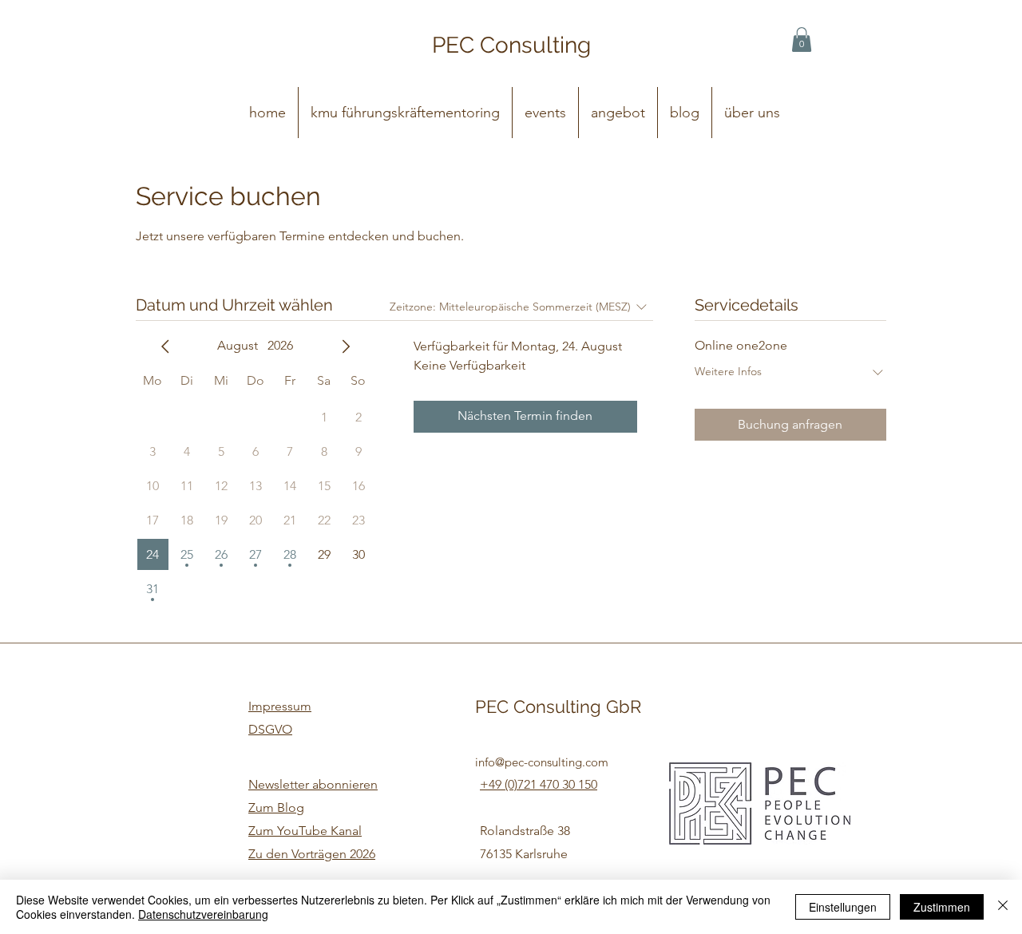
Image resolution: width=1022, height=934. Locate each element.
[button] (801, 39)
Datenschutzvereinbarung (203, 914)
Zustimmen (941, 907)
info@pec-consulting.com (541, 762)
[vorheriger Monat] (165, 346)
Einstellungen (843, 907)
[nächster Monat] (345, 346)
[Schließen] (1002, 906)
